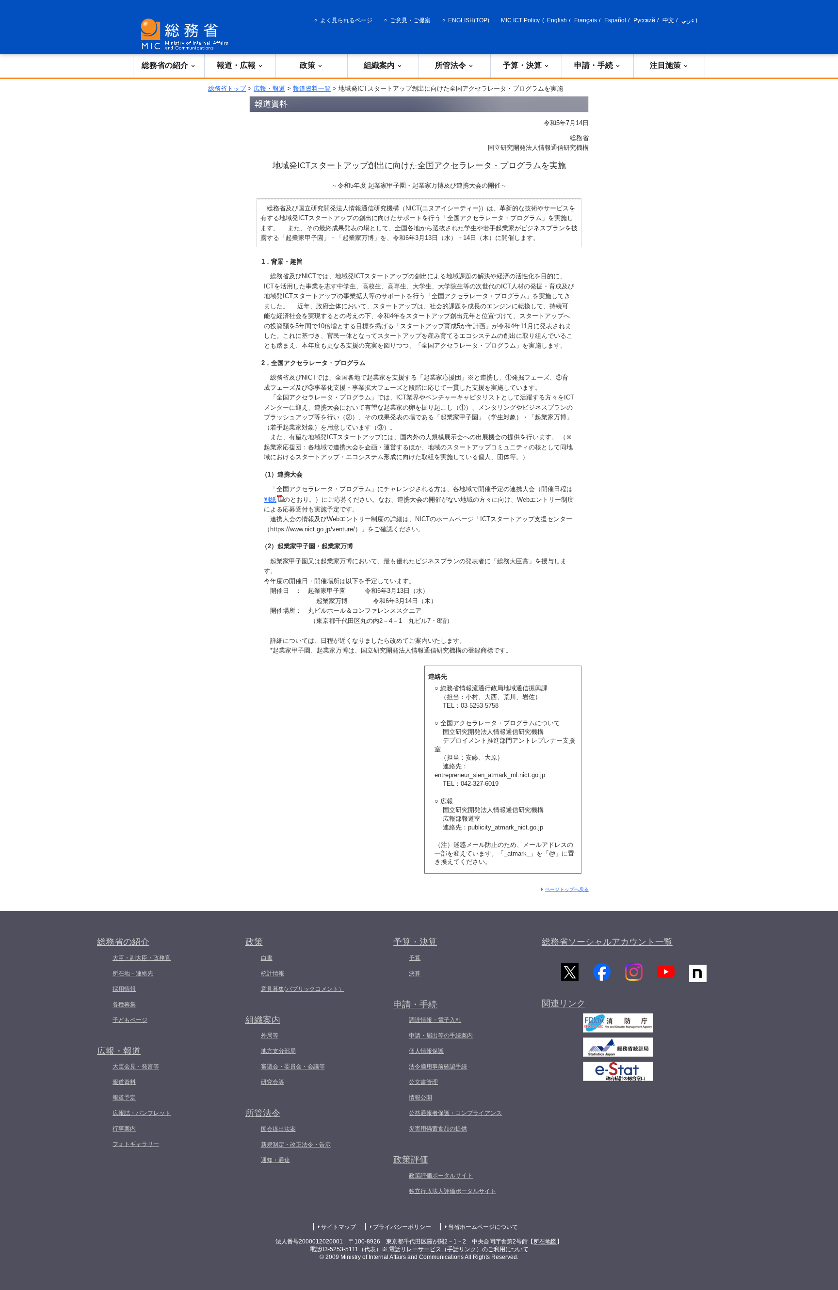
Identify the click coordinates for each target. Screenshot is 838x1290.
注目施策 (665, 65)
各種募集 (124, 1004)
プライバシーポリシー (402, 1227)
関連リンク (563, 1003)
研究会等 (272, 1082)
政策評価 (410, 1159)
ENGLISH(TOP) (468, 20)
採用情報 (124, 989)
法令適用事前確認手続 (438, 1066)
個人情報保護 (426, 1051)
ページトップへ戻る (567, 889)
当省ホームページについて (483, 1227)
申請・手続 (593, 65)
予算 (414, 958)
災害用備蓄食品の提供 (438, 1128)
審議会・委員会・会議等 (293, 1066)
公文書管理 (423, 1082)
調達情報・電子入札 (435, 1020)
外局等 (269, 1035)
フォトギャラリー (136, 1144)
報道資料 (124, 1082)
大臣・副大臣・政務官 (142, 958)
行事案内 (124, 1128)
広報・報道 (269, 88)
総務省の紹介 (165, 65)
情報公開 (420, 1097)
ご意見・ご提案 (410, 20)
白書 (267, 958)
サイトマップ (338, 1227)
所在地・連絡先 (133, 973)
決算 (414, 973)
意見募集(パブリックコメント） (302, 989)
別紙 (270, 499)
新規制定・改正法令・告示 (296, 1144)
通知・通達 (275, 1160)
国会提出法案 (278, 1129)
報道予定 (124, 1097)
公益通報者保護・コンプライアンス (455, 1113)
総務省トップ (227, 88)
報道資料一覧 (312, 88)
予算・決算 (522, 65)
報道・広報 (236, 65)
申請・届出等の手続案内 (441, 1035)
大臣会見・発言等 (136, 1066)
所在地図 (545, 1241)
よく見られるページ (346, 20)
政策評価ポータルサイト (441, 1175)
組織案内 (379, 65)
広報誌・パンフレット (142, 1113)
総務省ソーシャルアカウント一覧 (607, 942)
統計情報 (272, 973)
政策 (307, 65)
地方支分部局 (278, 1051)
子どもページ (130, 1020)
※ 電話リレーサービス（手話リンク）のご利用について (455, 1249)
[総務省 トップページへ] (187, 34)
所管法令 (450, 65)
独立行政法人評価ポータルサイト (452, 1191)
